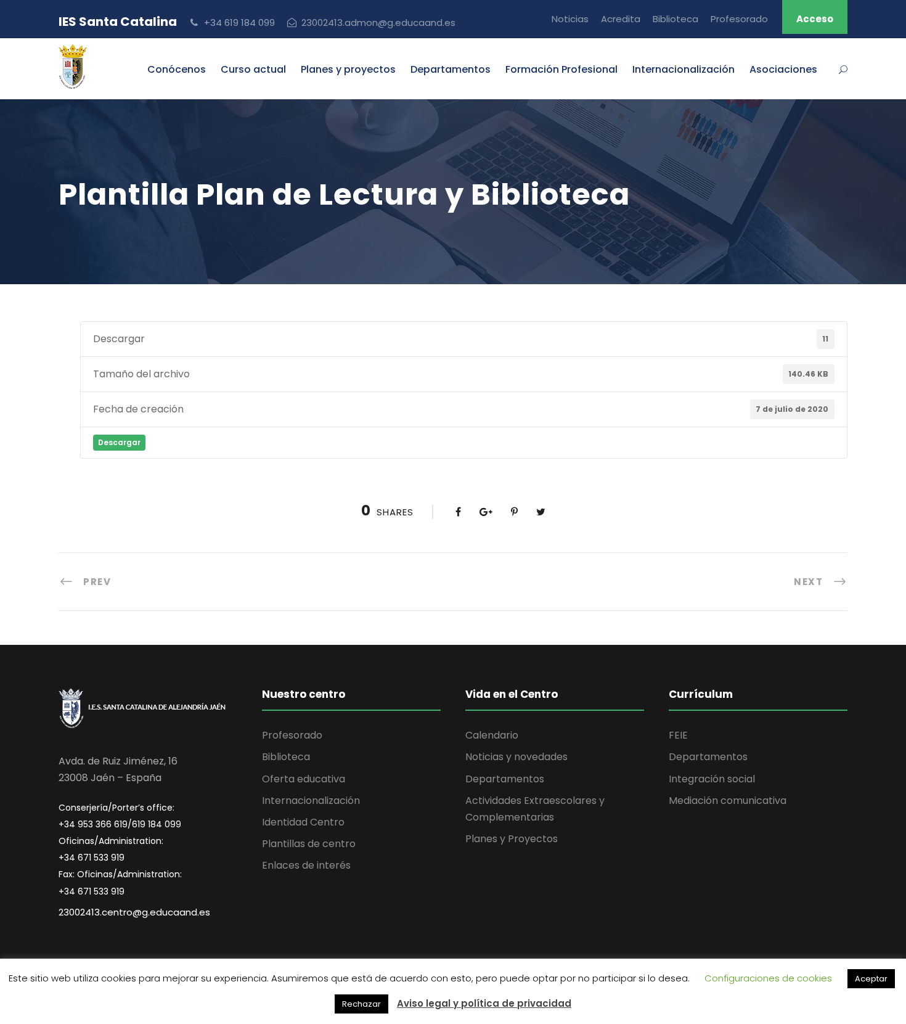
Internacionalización (311, 800)
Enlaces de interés (306, 865)
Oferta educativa (303, 779)
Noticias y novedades (516, 757)
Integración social (712, 779)
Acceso (814, 18)
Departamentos (450, 69)
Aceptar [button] (871, 979)
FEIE (678, 735)
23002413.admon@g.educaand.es (378, 22)
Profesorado (739, 18)
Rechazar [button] (361, 1004)
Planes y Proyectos (511, 839)
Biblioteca (675, 18)
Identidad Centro (303, 822)
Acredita (620, 18)
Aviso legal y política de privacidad (484, 1003)
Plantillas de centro (309, 844)
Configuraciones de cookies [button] (768, 978)
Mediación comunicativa (727, 800)
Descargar (119, 442)
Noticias (570, 18)
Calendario (491, 735)
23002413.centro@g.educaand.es (134, 912)
